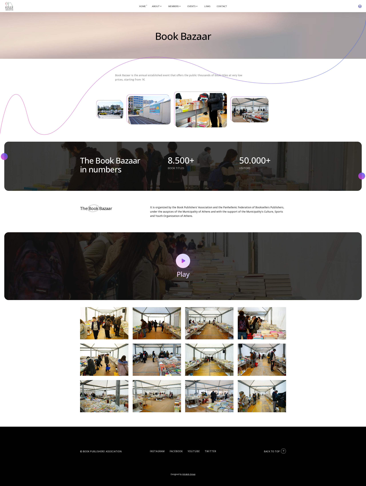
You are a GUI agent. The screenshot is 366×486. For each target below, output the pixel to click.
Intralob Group (188, 474)
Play (183, 274)
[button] (157, 6)
